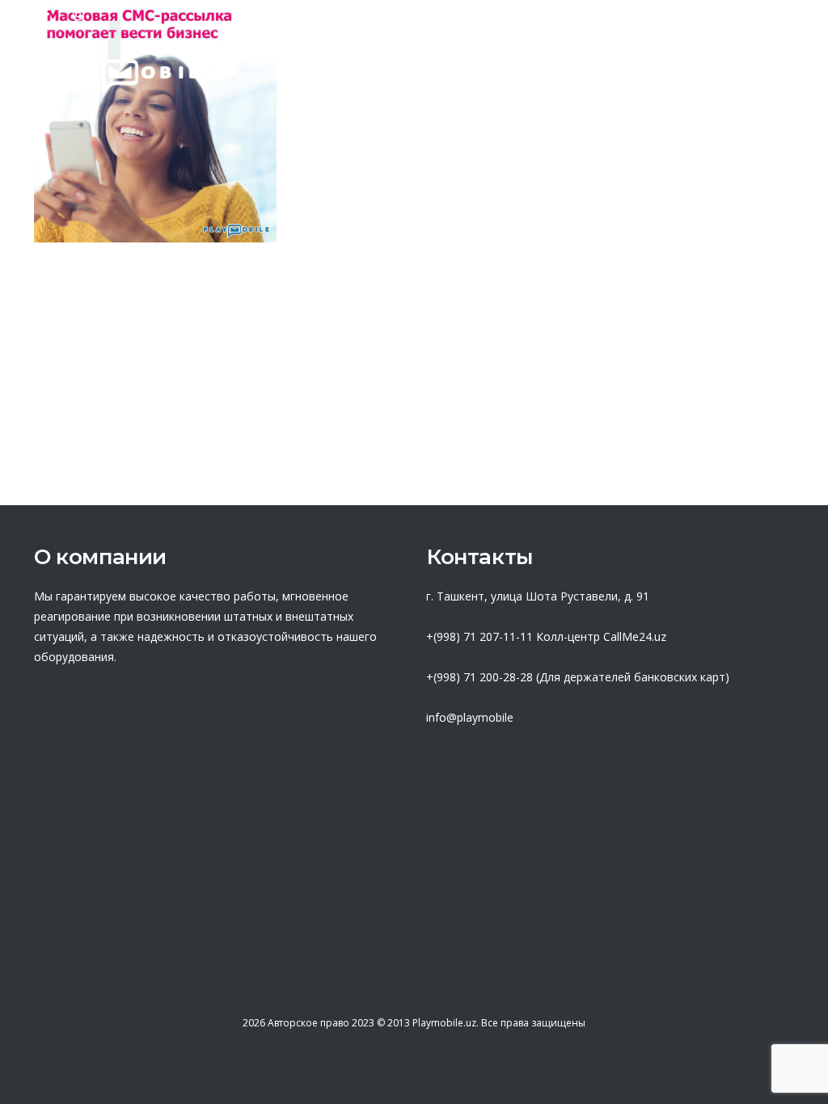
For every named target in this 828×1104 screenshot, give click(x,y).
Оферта (471, 77)
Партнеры (366, 77)
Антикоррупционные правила (650, 77)
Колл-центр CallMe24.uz (601, 636)
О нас (268, 77)
